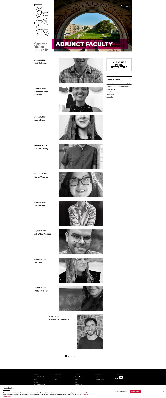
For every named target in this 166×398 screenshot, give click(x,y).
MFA (56, 379)
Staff (76, 382)
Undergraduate (59, 377)
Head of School (79, 377)
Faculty (77, 379)
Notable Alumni (79, 384)
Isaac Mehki (110, 91)
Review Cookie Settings (121, 391)
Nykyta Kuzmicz (111, 89)
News (35, 379)
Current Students (99, 379)
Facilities (97, 377)
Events (36, 382)
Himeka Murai (110, 94)
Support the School (39, 384)
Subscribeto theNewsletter (119, 64)
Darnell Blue (110, 97)
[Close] (163, 391)
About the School (39, 377)
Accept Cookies (135, 391)
